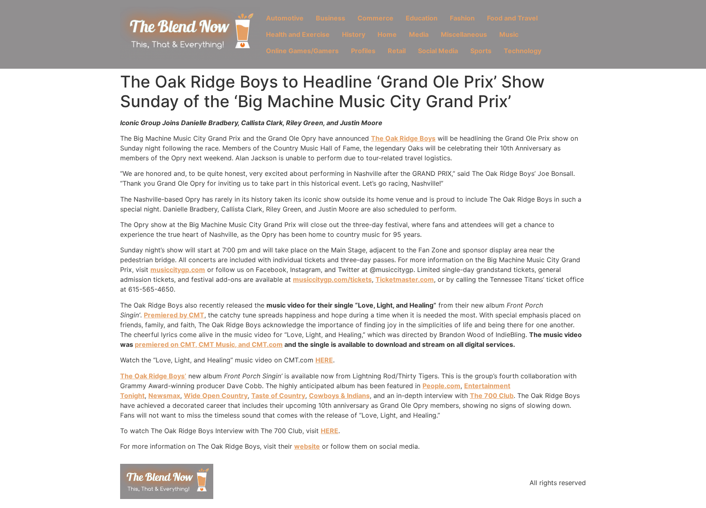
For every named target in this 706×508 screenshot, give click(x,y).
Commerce (375, 18)
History (353, 34)
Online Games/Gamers (302, 51)
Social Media (438, 51)
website (307, 446)
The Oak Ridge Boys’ (153, 376)
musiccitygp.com (177, 269)
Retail (397, 51)
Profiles (363, 51)
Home (387, 34)
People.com (441, 386)
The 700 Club (492, 395)
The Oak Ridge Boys (403, 138)
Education (422, 18)
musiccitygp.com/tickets (332, 279)
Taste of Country (278, 395)
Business (330, 18)
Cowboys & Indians (339, 395)
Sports (481, 51)
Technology (522, 51)
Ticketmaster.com (404, 279)
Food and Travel (512, 18)
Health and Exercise (298, 34)
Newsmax (164, 395)
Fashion (462, 18)
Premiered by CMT (174, 315)
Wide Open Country (216, 395)
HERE (324, 360)
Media (419, 34)
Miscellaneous (464, 34)
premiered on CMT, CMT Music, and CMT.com (209, 344)
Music (508, 34)
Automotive (285, 18)
